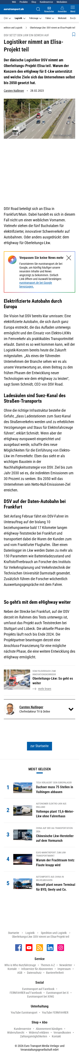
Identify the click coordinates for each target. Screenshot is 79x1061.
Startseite (13, 933)
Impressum (64, 969)
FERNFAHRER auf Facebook (26, 992)
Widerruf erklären (39, 1032)
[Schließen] (68, 258)
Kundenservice (46, 2)
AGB (19, 972)
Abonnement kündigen (49, 1028)
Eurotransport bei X (57, 992)
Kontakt (12, 969)
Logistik (18, 18)
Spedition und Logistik (54, 933)
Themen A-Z (48, 965)
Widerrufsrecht (15, 1032)
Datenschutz (34, 972)
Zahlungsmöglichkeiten (33, 1036)
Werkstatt (62, 18)
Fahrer (48, 18)
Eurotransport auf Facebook (38, 989)
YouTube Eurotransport (24, 1012)
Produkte (24, 2)
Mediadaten (62, 2)
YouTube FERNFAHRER (55, 1012)
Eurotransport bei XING (40, 996)
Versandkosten (62, 1032)
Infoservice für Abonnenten (37, 969)
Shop (33, 2)
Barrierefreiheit (55, 972)
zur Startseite (39, 746)
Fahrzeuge (33, 18)
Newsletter (65, 965)
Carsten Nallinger (14, 90)
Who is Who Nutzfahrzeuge (20, 965)
